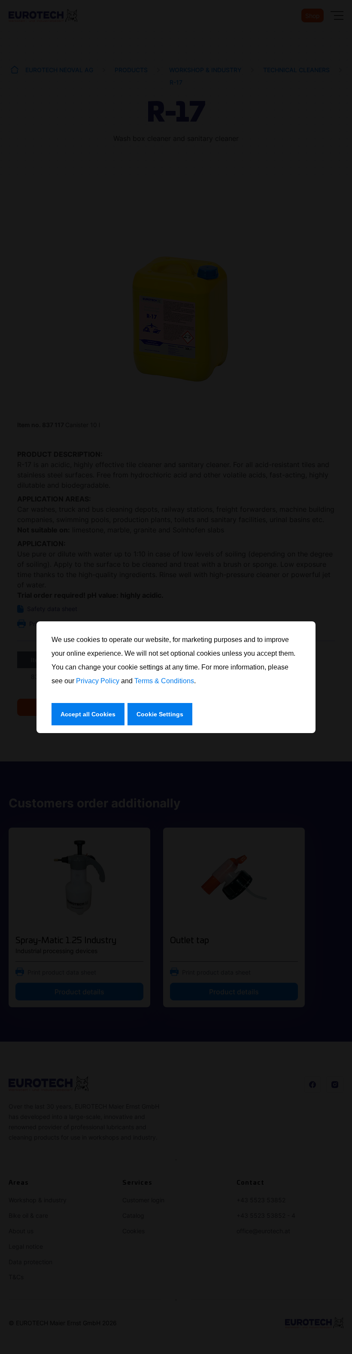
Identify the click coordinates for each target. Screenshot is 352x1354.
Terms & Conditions (164, 681)
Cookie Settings (160, 714)
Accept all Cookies (88, 714)
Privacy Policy (97, 681)
